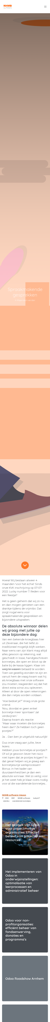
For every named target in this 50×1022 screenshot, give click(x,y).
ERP (13, 798)
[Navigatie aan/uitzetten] (45, 6)
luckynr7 (36, 798)
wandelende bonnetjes (21, 801)
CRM (7, 798)
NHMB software (24, 798)
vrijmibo (6, 801)
